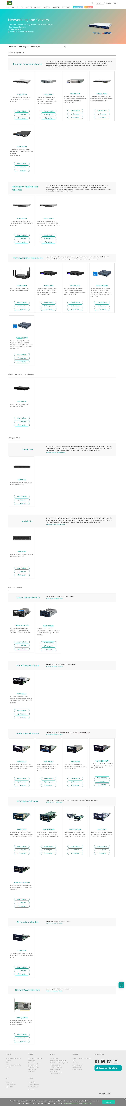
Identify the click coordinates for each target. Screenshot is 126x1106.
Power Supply (32, 1069)
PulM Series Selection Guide (54, 598)
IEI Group (8, 1061)
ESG (7, 1063)
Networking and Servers (27, 47)
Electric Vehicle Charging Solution (59, 1063)
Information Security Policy (13, 1065)
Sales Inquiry (9, 1082)
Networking (31, 1061)
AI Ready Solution (55, 1065)
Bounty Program (77, 1065)
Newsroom (31, 1089)
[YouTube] (109, 1060)
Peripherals (31, 1071)
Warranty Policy (77, 1069)
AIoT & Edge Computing (35, 1058)
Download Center (33, 1087)
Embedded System (33, 1065)
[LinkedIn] (115, 1060)
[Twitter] (103, 1060)
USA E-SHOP (9, 1087)
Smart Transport (54, 1074)
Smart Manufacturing (56, 1071)
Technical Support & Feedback (81, 1058)
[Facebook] (96, 1060)
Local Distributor (10, 1084)
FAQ (74, 1061)
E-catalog (22, 118)
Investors (8, 1067)
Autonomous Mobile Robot (58, 1061)
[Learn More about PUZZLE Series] (20, 32)
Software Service (77, 1067)
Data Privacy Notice (71, 1103)
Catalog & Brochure (33, 1084)
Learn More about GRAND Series (55, 452)
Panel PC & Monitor (33, 1067)
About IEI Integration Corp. (13, 1058)
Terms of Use (87, 1103)
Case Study (31, 1082)
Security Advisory (78, 1063)
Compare (22, 114)
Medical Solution (55, 1069)
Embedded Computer (34, 1063)
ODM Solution (54, 1058)
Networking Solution (56, 1067)
